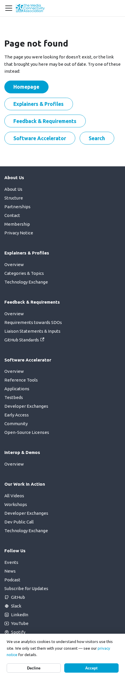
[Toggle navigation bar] (8, 8)
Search (97, 138)
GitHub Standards (21, 339)
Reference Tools (21, 379)
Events (11, 562)
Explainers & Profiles (38, 104)
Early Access (16, 414)
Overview (14, 264)
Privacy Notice (18, 232)
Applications (16, 388)
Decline (33, 668)
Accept (91, 668)
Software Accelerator (39, 138)
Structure (13, 197)
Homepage (26, 87)
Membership (17, 224)
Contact (12, 215)
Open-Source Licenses (26, 432)
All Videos (14, 495)
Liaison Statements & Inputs (32, 331)
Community (16, 423)
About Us (13, 189)
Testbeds (13, 397)
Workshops (15, 504)
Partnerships (17, 206)
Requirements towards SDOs (33, 322)
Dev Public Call (19, 521)
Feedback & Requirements (44, 121)
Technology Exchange (26, 281)
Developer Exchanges (26, 406)
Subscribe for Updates (26, 588)
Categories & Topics (24, 273)
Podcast (12, 579)
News (10, 571)
